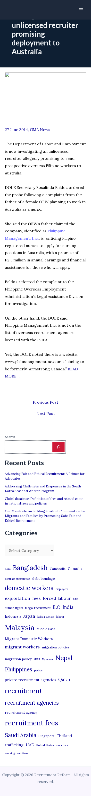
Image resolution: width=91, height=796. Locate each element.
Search (10, 437)
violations (62, 745)
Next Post (45, 413)
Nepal (64, 658)
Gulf (75, 599)
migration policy (18, 659)
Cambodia (58, 569)
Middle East (45, 629)
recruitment (23, 691)
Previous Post (45, 402)
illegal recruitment (37, 608)
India (68, 607)
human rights (14, 608)
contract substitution (17, 579)
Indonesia (13, 616)
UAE (30, 744)
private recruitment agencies (30, 680)
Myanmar (47, 659)
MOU (37, 659)
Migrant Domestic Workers (29, 638)
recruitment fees (31, 722)
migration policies (55, 647)
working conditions (16, 753)
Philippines (18, 669)
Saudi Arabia (20, 735)
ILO (56, 607)
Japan (29, 616)
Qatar (64, 679)
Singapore (47, 736)
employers (62, 589)
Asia (8, 569)
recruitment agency (21, 712)
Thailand (64, 735)
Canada (75, 568)
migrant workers (22, 647)
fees (36, 598)
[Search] (58, 447)
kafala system (45, 616)
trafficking (14, 744)
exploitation (17, 598)
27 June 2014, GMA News (27, 129)
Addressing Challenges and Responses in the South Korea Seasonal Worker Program (43, 488)
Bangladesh (30, 567)
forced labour (57, 598)
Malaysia (19, 627)
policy (38, 670)
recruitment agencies (32, 702)
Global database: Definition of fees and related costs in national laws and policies (44, 501)
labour (60, 616)
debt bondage (43, 578)
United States (45, 745)
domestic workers (29, 588)
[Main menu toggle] (80, 9)
